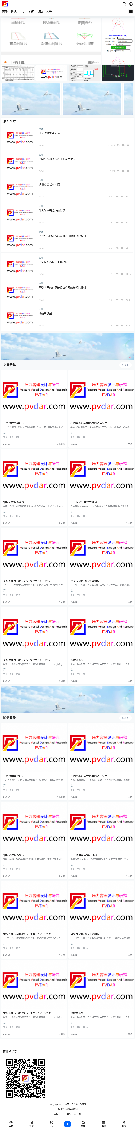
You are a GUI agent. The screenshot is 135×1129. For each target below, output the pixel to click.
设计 (41, 129)
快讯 (14, 11)
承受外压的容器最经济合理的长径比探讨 (62, 236)
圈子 (5, 11)
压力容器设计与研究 (76, 1104)
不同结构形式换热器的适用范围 (57, 159)
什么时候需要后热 (49, 133)
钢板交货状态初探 (49, 184)
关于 (49, 11)
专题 (31, 11)
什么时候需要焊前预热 (52, 210)
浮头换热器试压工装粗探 (53, 262)
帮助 (40, 11)
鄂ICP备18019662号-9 (67, 1109)
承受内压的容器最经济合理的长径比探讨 (62, 287)
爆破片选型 (45, 313)
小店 (22, 11)
